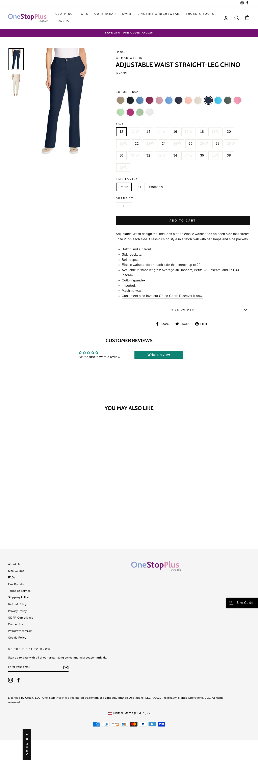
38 (229, 155)
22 (137, 143)
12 (121, 131)
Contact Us (15, 624)
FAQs (12, 577)
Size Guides (183, 309)
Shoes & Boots (200, 13)
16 (175, 131)
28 (218, 143)
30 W (135, 155)
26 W (204, 143)
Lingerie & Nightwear (158, 13)
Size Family (127, 179)
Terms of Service (19, 590)
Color (127, 92)
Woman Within (129, 58)
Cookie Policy (17, 637)
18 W (216, 131)
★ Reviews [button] (26, 744)
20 (229, 131)
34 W (188, 155)
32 (148, 155)
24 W (177, 143)
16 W (188, 131)
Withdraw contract (20, 630)
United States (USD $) (129, 713)
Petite (124, 187)
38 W (123, 167)
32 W (162, 155)
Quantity (125, 198)
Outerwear (105, 13)
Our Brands (16, 584)
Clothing (64, 13)
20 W (123, 143)
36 (202, 155)
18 (202, 131)
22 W (150, 143)
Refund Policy (17, 604)
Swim (126, 13)
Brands (62, 21)
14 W (162, 131)
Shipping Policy (18, 597)
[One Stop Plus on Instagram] (10, 680)
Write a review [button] (159, 354)
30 (121, 155)
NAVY (208, 100)
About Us (14, 564)
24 (164, 143)
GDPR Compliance (20, 617)
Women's (156, 187)
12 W (135, 131)
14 (148, 131)
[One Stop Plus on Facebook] (18, 680)
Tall (138, 187)
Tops (83, 13)
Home (120, 51)
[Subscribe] (66, 667)
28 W (231, 143)
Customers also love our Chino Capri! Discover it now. (162, 296)
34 (175, 155)
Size (120, 123)
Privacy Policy (17, 611)
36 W (216, 155)
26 (190, 143)
